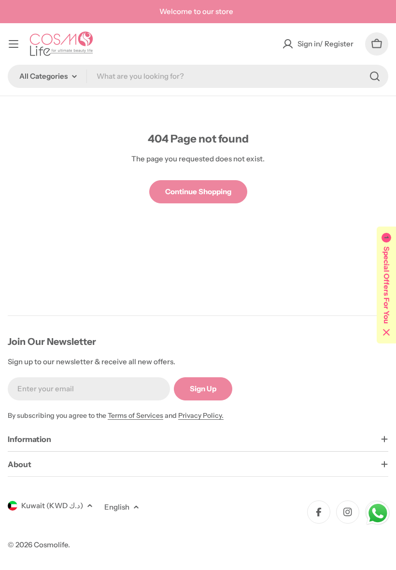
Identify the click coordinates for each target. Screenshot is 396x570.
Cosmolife (51, 544)
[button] (386, 285)
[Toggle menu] (13, 44)
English (116, 507)
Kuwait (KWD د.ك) (52, 505)
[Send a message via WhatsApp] (378, 513)
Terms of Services (135, 415)
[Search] (375, 76)
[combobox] (198, 76)
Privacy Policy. (201, 415)
